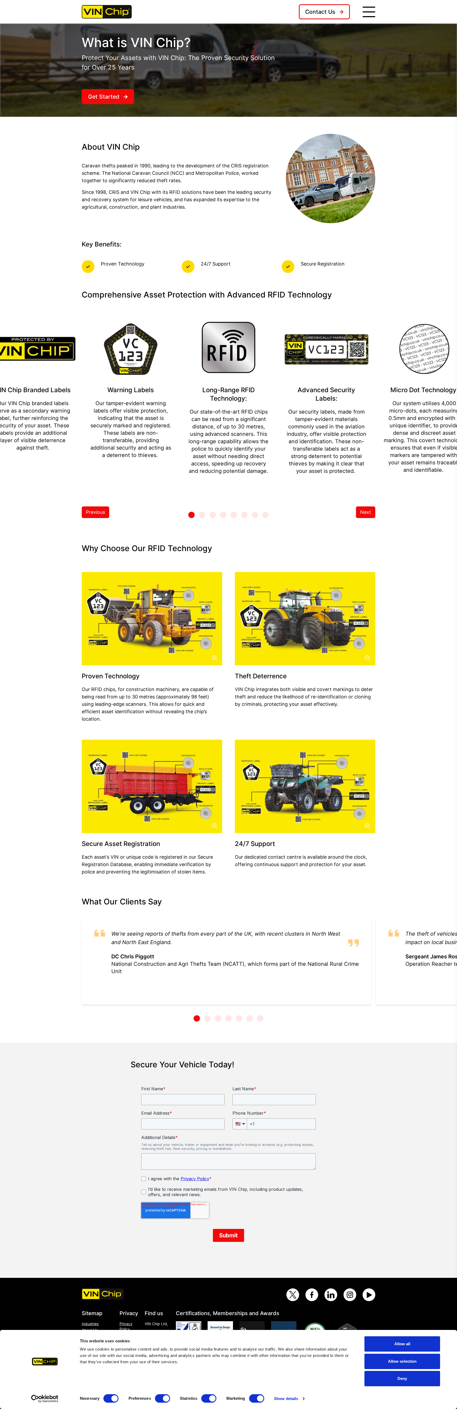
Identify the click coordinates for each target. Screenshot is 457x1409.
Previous (95, 512)
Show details (286, 1398)
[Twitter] (292, 1294)
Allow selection (402, 1361)
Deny (402, 1378)
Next (365, 512)
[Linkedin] (331, 1294)
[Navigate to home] (107, 11)
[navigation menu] (369, 12)
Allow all (402, 1344)
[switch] (162, 1398)
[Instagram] (350, 1294)
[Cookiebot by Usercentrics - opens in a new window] (45, 1399)
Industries (90, 1323)
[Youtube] (369, 1294)
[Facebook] (311, 1294)
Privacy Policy (126, 1326)
